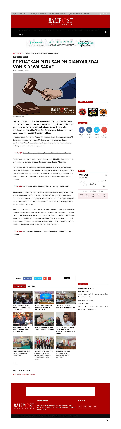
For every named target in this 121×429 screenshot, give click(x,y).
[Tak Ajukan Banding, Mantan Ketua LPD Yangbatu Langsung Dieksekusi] (66, 342)
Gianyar (19, 53)
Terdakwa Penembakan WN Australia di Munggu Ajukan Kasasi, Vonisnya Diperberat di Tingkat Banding (44, 355)
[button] (105, 32)
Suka (81, 127)
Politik (40, 30)
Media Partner (30, 416)
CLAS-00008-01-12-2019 (86, 288)
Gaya (86, 30)
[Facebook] (97, 13)
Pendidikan (69, 30)
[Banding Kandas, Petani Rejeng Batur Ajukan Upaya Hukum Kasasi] (23, 297)
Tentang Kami (63, 416)
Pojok (70, 14)
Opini (21, 35)
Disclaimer (55, 416)
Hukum (46, 30)
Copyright (48, 416)
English (86, 14)
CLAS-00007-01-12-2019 (86, 301)
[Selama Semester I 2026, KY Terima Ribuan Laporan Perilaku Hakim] (44, 297)
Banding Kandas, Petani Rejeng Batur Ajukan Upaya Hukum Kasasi (22, 307)
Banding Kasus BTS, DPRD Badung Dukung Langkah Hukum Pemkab (21, 329)
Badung (16, 325)
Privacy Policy (40, 416)
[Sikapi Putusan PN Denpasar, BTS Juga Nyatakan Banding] (44, 319)
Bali (25, 30)
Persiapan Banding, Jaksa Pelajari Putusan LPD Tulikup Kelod (21, 353)
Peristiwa (32, 30)
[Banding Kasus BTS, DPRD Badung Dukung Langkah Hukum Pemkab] (23, 319)
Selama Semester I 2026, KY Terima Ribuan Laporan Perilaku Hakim (43, 307)
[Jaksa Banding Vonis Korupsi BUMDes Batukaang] (66, 297)
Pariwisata (78, 30)
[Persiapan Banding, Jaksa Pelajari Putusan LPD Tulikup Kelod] (23, 342)
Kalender (63, 14)
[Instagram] (100, 13)
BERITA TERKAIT (19, 286)
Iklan (57, 14)
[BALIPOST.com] (60, 21)
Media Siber (21, 416)
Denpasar (16, 348)
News (21, 30)
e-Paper (51, 14)
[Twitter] (103, 13)
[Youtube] (106, 13)
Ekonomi (60, 30)
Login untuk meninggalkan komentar (24, 374)
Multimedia (93, 30)
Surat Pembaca (78, 14)
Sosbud (52, 30)
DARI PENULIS (31, 286)
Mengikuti (89, 127)
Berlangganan (105, 127)
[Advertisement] (60, 6)
